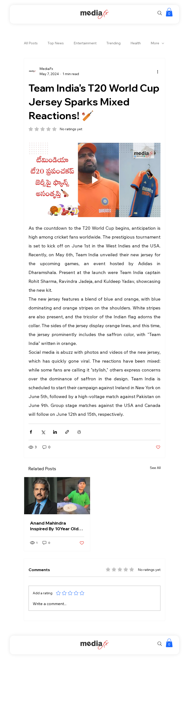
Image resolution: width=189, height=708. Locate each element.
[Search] (160, 13)
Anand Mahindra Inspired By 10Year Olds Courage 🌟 (55, 525)
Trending (113, 43)
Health (135, 43)
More (155, 43)
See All (155, 468)
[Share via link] (67, 432)
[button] (169, 12)
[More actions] (157, 71)
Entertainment (85, 43)
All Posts (31, 43)
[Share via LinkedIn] (55, 432)
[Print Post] (79, 432)
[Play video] (94, 180)
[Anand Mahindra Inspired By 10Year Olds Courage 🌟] (57, 495)
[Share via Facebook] (31, 432)
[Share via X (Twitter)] (43, 432)
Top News (55, 43)
